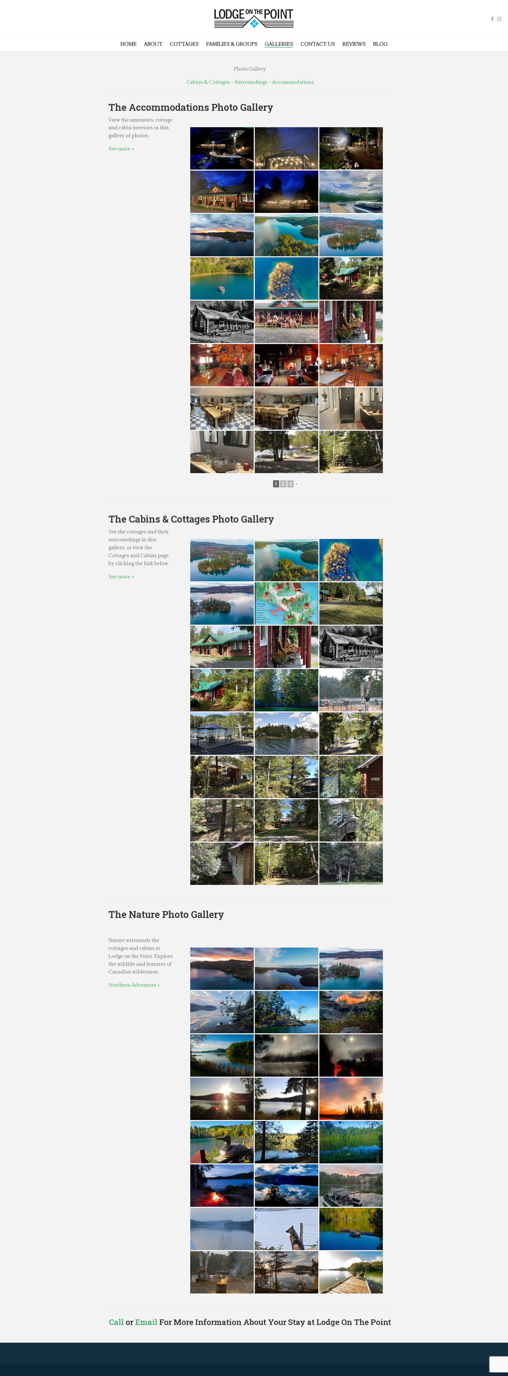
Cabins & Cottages (208, 82)
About (153, 44)
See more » (121, 148)
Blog (380, 44)
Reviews (354, 44)
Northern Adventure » (134, 985)
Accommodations (293, 82)
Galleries (279, 44)
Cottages (184, 44)
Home (128, 44)
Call (116, 1322)
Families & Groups (231, 44)
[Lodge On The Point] (254, 18)
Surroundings (250, 82)
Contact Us (318, 44)
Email (146, 1322)
